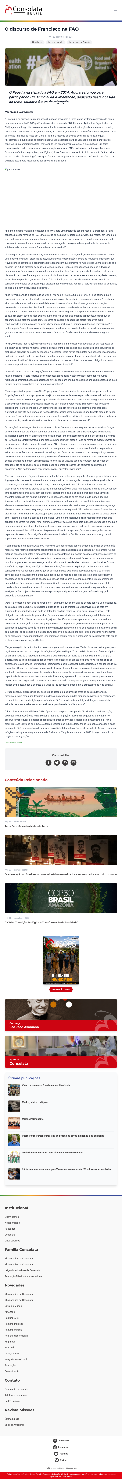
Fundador (10, 1228)
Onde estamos (12, 1240)
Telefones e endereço (16, 1395)
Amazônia (10, 1312)
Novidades (37, 42)
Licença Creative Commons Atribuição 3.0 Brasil (48, 1474)
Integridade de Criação (79, 42)
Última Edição (12, 1418)
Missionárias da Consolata (19, 1264)
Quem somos (12, 1216)
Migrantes (10, 1341)
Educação (10, 1347)
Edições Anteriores (14, 1424)
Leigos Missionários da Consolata (22, 1270)
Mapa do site (71, 1468)
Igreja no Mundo (55, 42)
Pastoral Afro (12, 1317)
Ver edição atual (61, 989)
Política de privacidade (55, 1468)
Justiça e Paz (12, 1353)
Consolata (10, 1234)
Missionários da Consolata (19, 1258)
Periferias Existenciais (16, 1335)
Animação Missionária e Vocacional (24, 1276)
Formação (10, 1365)
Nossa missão (12, 1222)
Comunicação (12, 1371)
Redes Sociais (12, 1401)
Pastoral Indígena (14, 1323)
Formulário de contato (16, 1389)
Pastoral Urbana (13, 1329)
